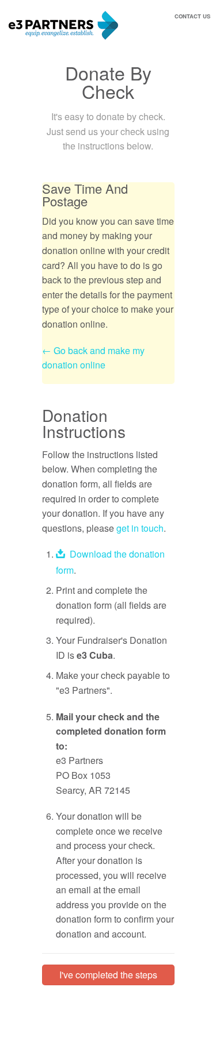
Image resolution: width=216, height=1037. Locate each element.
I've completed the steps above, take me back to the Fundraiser (108, 976)
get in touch (140, 528)
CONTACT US (192, 16)
